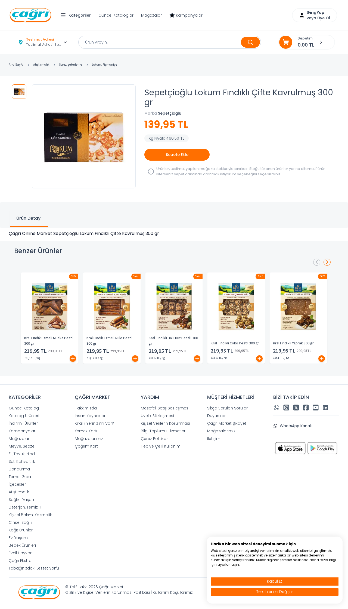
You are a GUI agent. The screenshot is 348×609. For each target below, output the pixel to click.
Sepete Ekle (177, 154)
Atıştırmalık (41, 65)
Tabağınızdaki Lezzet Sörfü (34, 568)
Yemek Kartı (86, 431)
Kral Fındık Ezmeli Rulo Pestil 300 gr (109, 340)
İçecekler (17, 484)
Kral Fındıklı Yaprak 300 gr (293, 343)
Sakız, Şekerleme (70, 65)
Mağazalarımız (89, 438)
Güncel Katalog (24, 408)
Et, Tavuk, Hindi (22, 454)
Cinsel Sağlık (20, 522)
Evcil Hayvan (21, 553)
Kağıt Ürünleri (21, 530)
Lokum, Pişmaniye (104, 65)
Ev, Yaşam (18, 537)
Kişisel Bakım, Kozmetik (30, 515)
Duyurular (216, 415)
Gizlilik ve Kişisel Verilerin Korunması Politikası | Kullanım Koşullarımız (129, 592)
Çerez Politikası (155, 438)
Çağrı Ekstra (20, 560)
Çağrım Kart (86, 446)
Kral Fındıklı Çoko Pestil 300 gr (235, 343)
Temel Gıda (20, 476)
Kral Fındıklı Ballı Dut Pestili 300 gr (173, 340)
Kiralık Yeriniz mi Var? (94, 423)
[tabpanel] (174, 233)
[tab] (29, 219)
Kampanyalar (189, 15)
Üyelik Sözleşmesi (157, 415)
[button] (77, 15)
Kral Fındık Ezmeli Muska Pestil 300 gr (48, 340)
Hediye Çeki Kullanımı (161, 446)
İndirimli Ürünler (23, 423)
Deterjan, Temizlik (25, 507)
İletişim (213, 438)
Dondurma (19, 469)
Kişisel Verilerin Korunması (165, 423)
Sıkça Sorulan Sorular (227, 408)
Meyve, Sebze (22, 446)
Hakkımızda (86, 408)
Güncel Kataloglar (115, 15)
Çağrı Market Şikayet (226, 423)
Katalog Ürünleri (24, 415)
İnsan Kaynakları (90, 415)
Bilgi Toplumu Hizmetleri (163, 431)
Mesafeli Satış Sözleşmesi (165, 408)
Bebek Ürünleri (22, 545)
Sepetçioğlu (169, 113)
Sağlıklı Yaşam (22, 499)
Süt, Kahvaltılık (22, 461)
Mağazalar (151, 15)
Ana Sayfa (16, 65)
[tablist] (174, 215)
